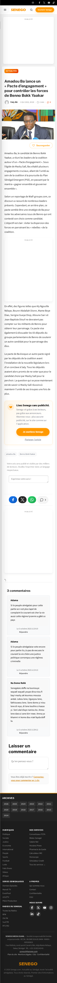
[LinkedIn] (32, 914)
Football (6, 860)
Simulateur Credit (36, 860)
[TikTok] (53, 2)
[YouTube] (49, 2)
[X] (38, 907)
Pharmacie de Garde (37, 849)
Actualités (11, 71)
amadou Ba (10, 454)
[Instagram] (51, 907)
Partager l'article (33, 439)
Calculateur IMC (35, 853)
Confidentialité (43, 954)
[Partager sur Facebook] (13, 499)
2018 (23, 809)
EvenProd (7, 893)
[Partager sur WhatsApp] (32, 499)
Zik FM (5, 918)
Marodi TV (7, 889)
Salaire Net (33, 841)
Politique (6, 834)
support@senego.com (29, 951)
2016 (40, 809)
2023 (32, 804)
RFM (4, 914)
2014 (6, 815)
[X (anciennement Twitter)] (44, 2)
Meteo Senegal (35, 838)
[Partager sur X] (22, 499)
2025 (15, 804)
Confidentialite (35, 893)
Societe (6, 838)
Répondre (23, 632)
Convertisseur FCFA (37, 834)
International (8, 849)
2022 (40, 804)
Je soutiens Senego (33, 432)
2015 (49, 809)
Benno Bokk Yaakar (27, 454)
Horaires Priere (35, 845)
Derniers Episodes (10, 885)
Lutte (5, 864)
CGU (31, 897)
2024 (23, 804)
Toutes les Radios (10, 910)
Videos (5, 872)
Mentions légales (25, 954)
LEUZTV (6, 897)
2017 (32, 809)
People (5, 853)
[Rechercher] (31, 10)
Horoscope (33, 857)
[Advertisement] (28, 41)
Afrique (6, 876)
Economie (7, 845)
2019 (15, 809)
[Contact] (33, 2)
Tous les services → (37, 864)
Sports (5, 857)
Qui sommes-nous (36, 885)
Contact (32, 889)
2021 (49, 804)
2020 (6, 809)
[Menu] (5, 10)
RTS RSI (6, 925)
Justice (5, 841)
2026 (6, 804)
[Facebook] (39, 2)
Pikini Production (10, 900)
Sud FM (6, 922)
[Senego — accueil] (18, 9)
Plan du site (12, 954)
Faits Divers (7, 868)
